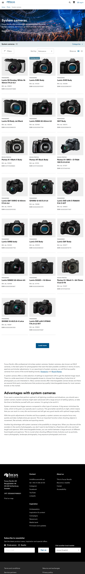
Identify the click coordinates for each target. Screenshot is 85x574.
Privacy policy (47, 572)
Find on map (8, 498)
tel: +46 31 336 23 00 (37, 483)
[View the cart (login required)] (74, 2)
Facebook (33, 489)
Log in (81, 2)
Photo (8, 7)
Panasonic (44, 372)
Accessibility (61, 489)
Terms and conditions (12, 568)
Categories (76, 44)
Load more (42, 345)
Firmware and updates (37, 526)
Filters (9, 51)
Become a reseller (63, 483)
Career (59, 486)
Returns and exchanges (51, 568)
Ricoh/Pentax (57, 372)
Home (3, 7)
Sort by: (33, 51)
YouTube (32, 493)
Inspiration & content (37, 512)
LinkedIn (32, 496)
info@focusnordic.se (36, 479)
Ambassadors (34, 509)
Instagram (33, 486)
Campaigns (33, 516)
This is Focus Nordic (64, 479)
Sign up (43, 550)
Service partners (10, 572)
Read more (6, 31)
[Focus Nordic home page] (11, 2)
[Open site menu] (4, 2)
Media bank (33, 522)
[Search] (70, 2)
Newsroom (33, 519)
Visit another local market (64, 546)
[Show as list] (81, 51)
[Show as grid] (78, 51)
